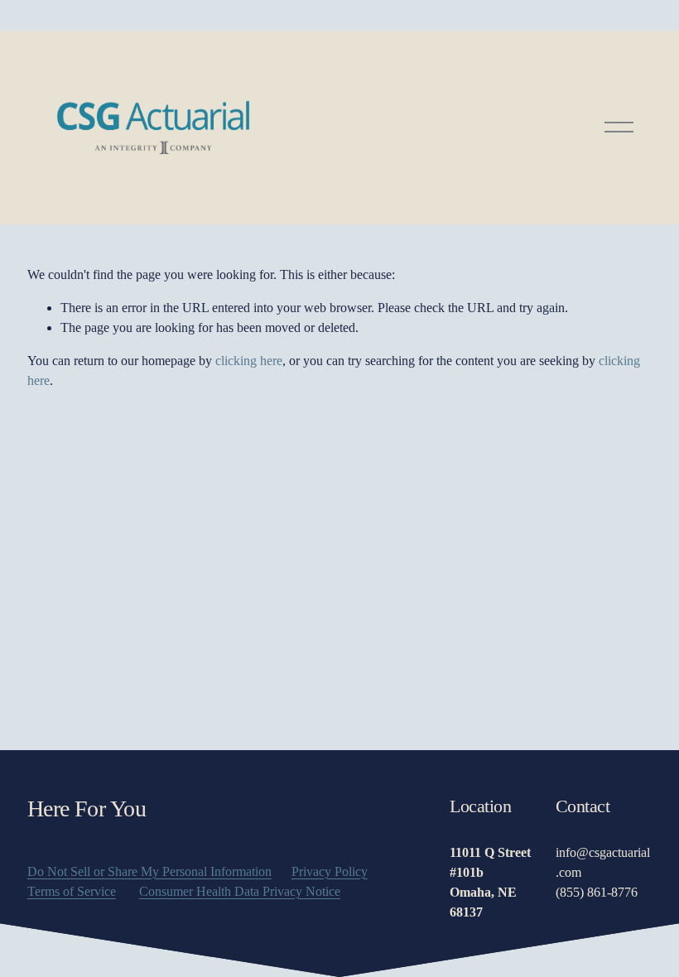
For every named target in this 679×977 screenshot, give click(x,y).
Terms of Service (71, 891)
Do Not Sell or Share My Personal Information (149, 871)
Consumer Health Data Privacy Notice (239, 891)
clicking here (248, 361)
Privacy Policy (329, 871)
